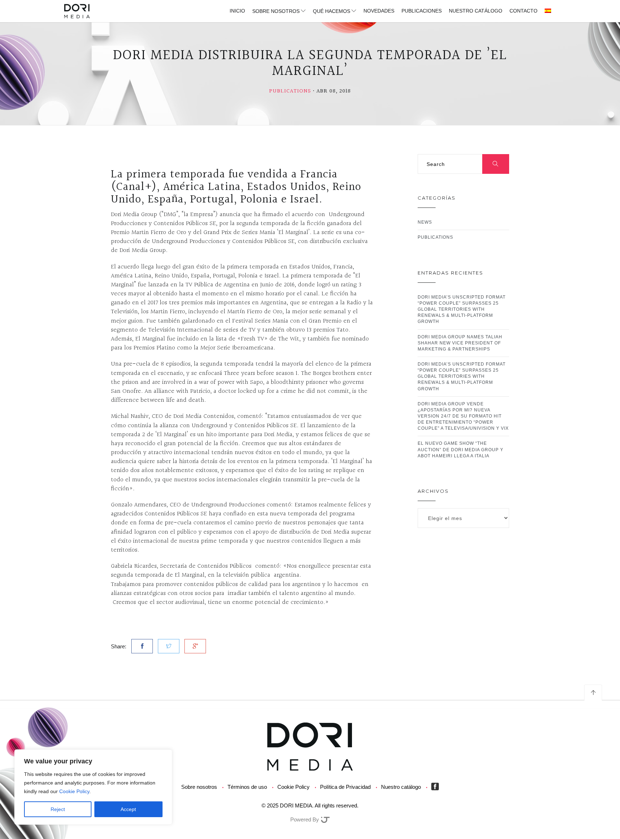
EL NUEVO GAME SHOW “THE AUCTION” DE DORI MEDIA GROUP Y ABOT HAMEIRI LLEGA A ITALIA (460, 449)
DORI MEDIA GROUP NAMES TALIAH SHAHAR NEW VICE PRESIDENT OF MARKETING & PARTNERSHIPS (460, 343)
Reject (58, 809)
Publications (290, 91)
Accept (128, 809)
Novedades (378, 11)
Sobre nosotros (276, 11)
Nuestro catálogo (475, 11)
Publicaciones (421, 11)
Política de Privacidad (345, 787)
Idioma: (548, 11)
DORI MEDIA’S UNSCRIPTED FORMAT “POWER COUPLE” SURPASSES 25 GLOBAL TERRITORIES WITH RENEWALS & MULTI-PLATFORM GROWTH (462, 309)
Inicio (237, 11)
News (425, 222)
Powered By (305, 819)
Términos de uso (247, 787)
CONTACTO (523, 11)
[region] (93, 787)
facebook (436, 786)
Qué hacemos (331, 11)
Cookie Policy (74, 791)
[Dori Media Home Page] (310, 746)
